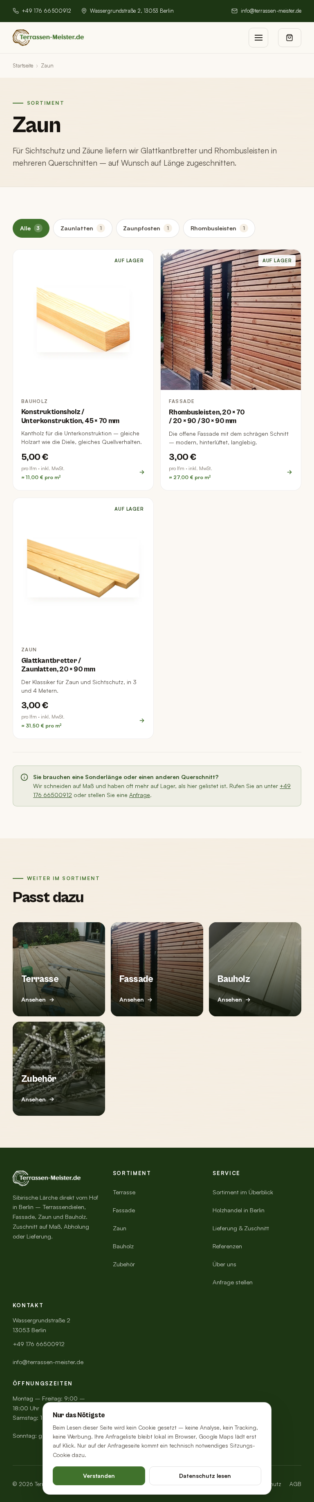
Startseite (23, 65)
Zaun (119, 1228)
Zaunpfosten (146, 228)
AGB (295, 1483)
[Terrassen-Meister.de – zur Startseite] (48, 37)
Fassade (124, 1210)
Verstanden (99, 1475)
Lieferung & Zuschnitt (241, 1228)
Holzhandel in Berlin (239, 1210)
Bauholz (123, 1246)
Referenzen (227, 1246)
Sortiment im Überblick (243, 1192)
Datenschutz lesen (205, 1475)
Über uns (224, 1264)
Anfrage (139, 794)
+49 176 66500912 (46, 10)
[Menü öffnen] (258, 37)
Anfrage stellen (233, 1282)
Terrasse (124, 1192)
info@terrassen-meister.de (271, 10)
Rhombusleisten (218, 228)
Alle (30, 228)
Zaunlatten (81, 228)
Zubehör (124, 1264)
